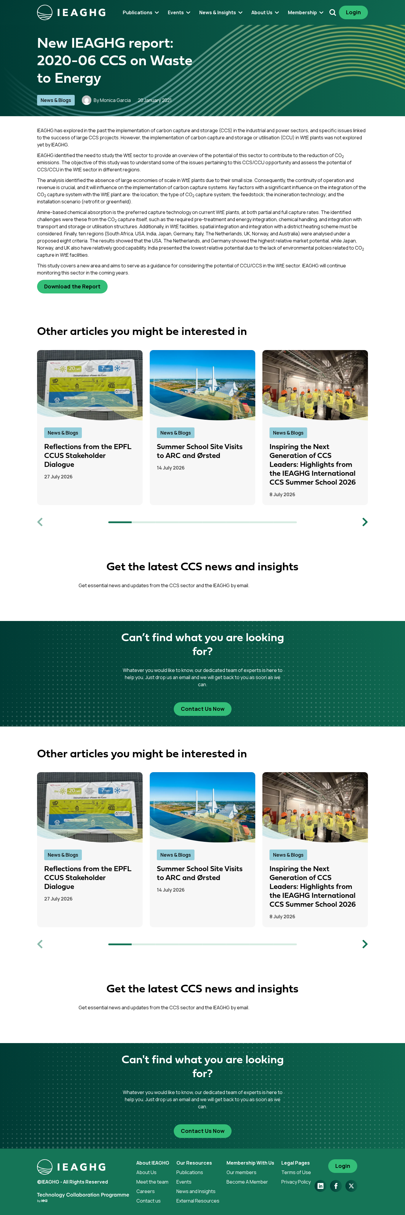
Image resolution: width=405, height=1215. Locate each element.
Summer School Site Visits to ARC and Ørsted (200, 451)
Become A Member (247, 1182)
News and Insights (196, 1191)
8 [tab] (285, 522)
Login (353, 12)
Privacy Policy (296, 1182)
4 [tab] (191, 522)
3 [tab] (167, 522)
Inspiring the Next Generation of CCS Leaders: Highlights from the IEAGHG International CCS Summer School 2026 (313, 464)
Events (184, 1182)
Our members (241, 1172)
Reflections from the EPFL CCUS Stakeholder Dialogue (87, 456)
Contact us (148, 1201)
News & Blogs (56, 100)
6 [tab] (238, 522)
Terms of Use (296, 1172)
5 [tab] (214, 522)
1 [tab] (120, 522)
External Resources (197, 1201)
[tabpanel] (90, 427)
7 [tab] (261, 522)
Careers (145, 1191)
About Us (146, 1172)
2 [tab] (144, 522)
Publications (189, 1172)
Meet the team (152, 1182)
